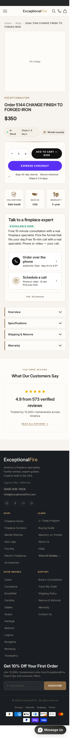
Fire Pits (9, 550)
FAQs (40, 550)
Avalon (8, 615)
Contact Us (43, 615)
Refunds (28, 708)
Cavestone (10, 587)
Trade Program (49, 522)
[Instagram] (7, 504)
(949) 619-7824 (15, 490)
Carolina (9, 601)
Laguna (8, 636)
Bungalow (10, 643)
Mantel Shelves (13, 536)
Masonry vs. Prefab (48, 536)
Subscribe (52, 687)
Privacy (17, 708)
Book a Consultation (49, 580)
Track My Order (46, 587)
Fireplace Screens (15, 529)
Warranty (42, 608)
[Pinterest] (31, 504)
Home (7, 23)
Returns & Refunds (48, 601)
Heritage (9, 622)
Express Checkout (33, 163)
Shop (18, 23)
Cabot (8, 580)
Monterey (10, 650)
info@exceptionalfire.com (20, 495)
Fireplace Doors (13, 522)
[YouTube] (23, 504)
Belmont (9, 629)
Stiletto (8, 608)
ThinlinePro (11, 657)
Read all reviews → (32, 425)
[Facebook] (15, 504)
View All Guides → (48, 556)
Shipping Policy (46, 594)
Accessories (11, 563)
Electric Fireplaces (15, 556)
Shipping (40, 708)
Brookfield (10, 594)
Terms (50, 708)
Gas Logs (10, 543)
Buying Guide (45, 529)
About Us (42, 543)
